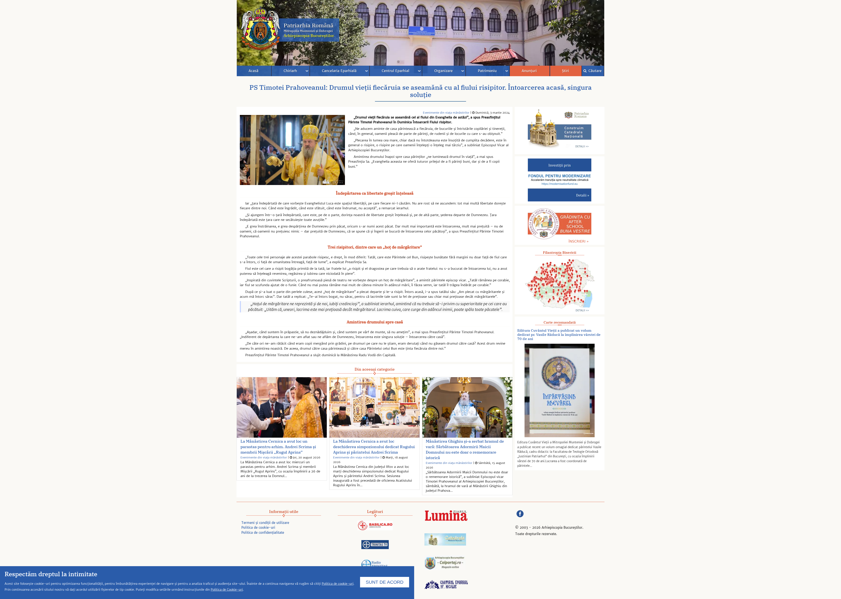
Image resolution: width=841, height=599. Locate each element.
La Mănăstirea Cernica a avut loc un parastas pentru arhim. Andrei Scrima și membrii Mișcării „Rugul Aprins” (278, 447)
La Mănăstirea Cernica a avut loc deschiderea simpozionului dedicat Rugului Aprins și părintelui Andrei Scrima (374, 447)
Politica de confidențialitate (262, 532)
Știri (565, 71)
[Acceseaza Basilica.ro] (375, 526)
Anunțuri (529, 71)
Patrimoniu (487, 71)
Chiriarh (290, 71)
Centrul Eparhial (395, 71)
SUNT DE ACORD (384, 581)
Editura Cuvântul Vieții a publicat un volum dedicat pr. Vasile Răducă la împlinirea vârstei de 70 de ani (559, 334)
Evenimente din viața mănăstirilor (446, 113)
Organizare (443, 71)
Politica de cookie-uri (258, 527)
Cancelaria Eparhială (339, 71)
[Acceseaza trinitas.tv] (375, 545)
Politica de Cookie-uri (227, 590)
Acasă (253, 71)
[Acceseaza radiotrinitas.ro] (375, 565)
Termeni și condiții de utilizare (265, 523)
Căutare (594, 71)
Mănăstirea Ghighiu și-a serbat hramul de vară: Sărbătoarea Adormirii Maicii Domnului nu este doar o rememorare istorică (465, 449)
